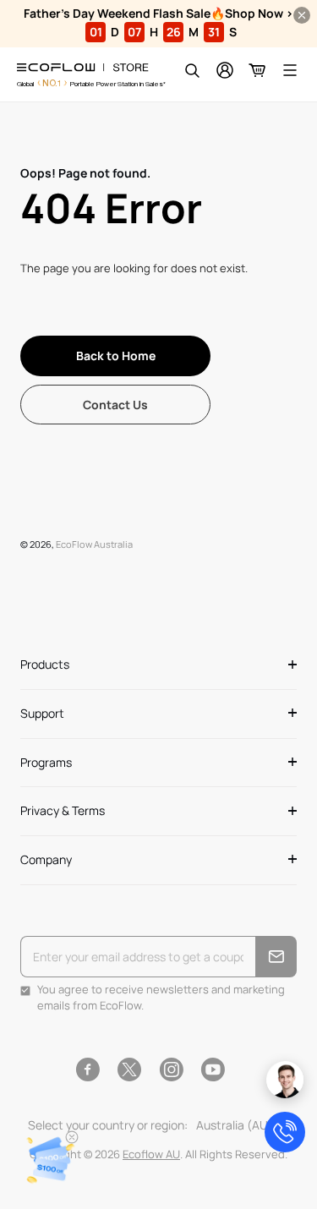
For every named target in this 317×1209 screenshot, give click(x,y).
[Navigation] (290, 70)
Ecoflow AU (151, 1154)
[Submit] (276, 956)
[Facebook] (87, 1069)
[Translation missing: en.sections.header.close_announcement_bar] (301, 15)
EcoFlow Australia (94, 544)
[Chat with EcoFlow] (284, 1079)
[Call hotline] (285, 1132)
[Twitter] (129, 1069)
